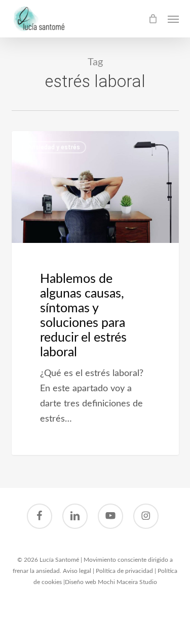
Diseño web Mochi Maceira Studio (111, 582)
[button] (173, 19)
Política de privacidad (124, 571)
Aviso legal (77, 571)
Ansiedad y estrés (54, 147)
